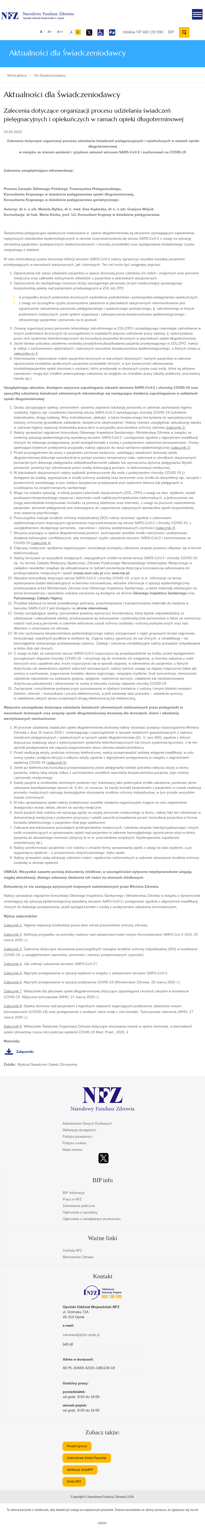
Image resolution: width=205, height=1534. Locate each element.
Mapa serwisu (72, 1150)
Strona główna (17, 75)
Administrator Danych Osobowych (87, 1123)
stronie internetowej (92, 608)
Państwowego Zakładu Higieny (38, 598)
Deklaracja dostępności (79, 1130)
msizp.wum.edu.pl (88, 573)
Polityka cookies (74, 1143)
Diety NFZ (74, 1481)
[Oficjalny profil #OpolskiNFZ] (103, 1158)
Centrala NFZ (72, 1250)
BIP (171, 32)
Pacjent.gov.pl (77, 1446)
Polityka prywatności (77, 1136)
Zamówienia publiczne (79, 1206)
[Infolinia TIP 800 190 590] (103, 1293)
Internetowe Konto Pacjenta (86, 1458)
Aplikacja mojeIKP (80, 1470)
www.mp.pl (120, 573)
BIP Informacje (73, 1193)
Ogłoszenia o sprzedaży (80, 1212)
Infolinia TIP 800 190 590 (143, 32)
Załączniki (25, 1052)
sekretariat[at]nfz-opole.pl (81, 1335)
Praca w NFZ (72, 1199)
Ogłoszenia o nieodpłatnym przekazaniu (91, 1219)
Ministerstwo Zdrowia (78, 1257)
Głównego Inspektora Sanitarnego (160, 593)
